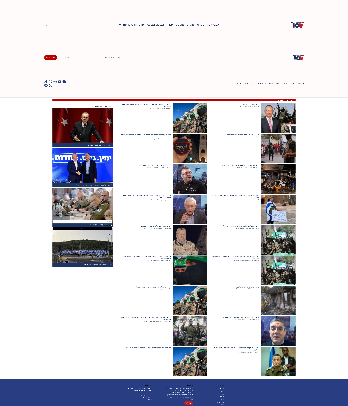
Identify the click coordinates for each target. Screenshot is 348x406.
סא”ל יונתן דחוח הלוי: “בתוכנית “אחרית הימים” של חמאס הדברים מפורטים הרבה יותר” (235, 257)
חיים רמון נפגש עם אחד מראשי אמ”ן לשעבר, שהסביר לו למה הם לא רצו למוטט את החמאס (146, 318)
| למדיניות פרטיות (98, 225)
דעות (142, 24)
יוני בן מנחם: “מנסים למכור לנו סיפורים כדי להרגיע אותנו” (241, 226)
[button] (45, 24)
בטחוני (200, 24)
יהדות (169, 24)
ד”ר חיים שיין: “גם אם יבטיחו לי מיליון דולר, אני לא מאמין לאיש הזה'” (94, 185)
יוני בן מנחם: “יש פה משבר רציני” (248, 104)
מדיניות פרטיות (147, 397)
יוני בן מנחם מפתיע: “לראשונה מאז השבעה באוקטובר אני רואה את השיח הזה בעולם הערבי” (146, 105)
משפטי (179, 24)
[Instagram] (55, 81)
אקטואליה (212, 24)
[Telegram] (46, 85)
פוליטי (190, 24)
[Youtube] (59, 81)
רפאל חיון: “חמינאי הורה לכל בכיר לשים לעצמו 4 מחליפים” (240, 165)
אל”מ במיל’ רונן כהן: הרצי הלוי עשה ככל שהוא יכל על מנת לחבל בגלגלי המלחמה (236, 349)
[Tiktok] (46, 81)
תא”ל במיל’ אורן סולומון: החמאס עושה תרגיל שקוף (242, 135)
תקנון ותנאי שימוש (146, 395)
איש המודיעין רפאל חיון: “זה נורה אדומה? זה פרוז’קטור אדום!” (239, 317)
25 (203, 377)
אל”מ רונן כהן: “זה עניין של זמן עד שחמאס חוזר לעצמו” (153, 287)
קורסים (133, 24)
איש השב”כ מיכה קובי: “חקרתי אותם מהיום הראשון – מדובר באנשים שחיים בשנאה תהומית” (147, 257)
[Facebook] (64, 81)
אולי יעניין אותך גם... (103, 106)
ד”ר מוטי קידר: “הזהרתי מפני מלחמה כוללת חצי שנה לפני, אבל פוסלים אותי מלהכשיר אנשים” (147, 196)
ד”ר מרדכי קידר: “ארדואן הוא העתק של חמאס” (99, 145)
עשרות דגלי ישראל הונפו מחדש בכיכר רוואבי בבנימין (98, 265)
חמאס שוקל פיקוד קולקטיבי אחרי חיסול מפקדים (155, 226)
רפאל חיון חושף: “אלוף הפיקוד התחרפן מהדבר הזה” (154, 165)
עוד (124, 24)
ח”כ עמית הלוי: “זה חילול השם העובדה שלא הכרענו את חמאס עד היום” (148, 348)
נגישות (150, 399)
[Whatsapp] (50, 81)
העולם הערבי (155, 24)
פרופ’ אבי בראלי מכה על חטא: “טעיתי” (247, 287)
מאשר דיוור (102, 225)
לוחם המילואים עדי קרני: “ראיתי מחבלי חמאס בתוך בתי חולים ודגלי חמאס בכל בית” (234, 196)
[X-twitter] (50, 85)
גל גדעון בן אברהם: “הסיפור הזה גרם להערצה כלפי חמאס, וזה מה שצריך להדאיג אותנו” (146, 136)
